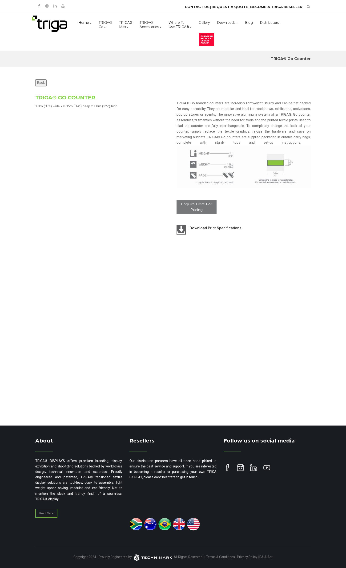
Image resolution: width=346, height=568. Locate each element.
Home (83, 22)
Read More (46, 513)
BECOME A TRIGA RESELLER (276, 6)
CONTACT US (197, 6)
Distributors (269, 22)
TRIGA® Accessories (149, 24)
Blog (249, 22)
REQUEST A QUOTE (230, 6)
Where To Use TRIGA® (179, 24)
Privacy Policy (247, 557)
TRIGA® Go (105, 24)
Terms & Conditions (220, 557)
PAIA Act (266, 557)
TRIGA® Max (126, 24)
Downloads (226, 22)
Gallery (204, 22)
